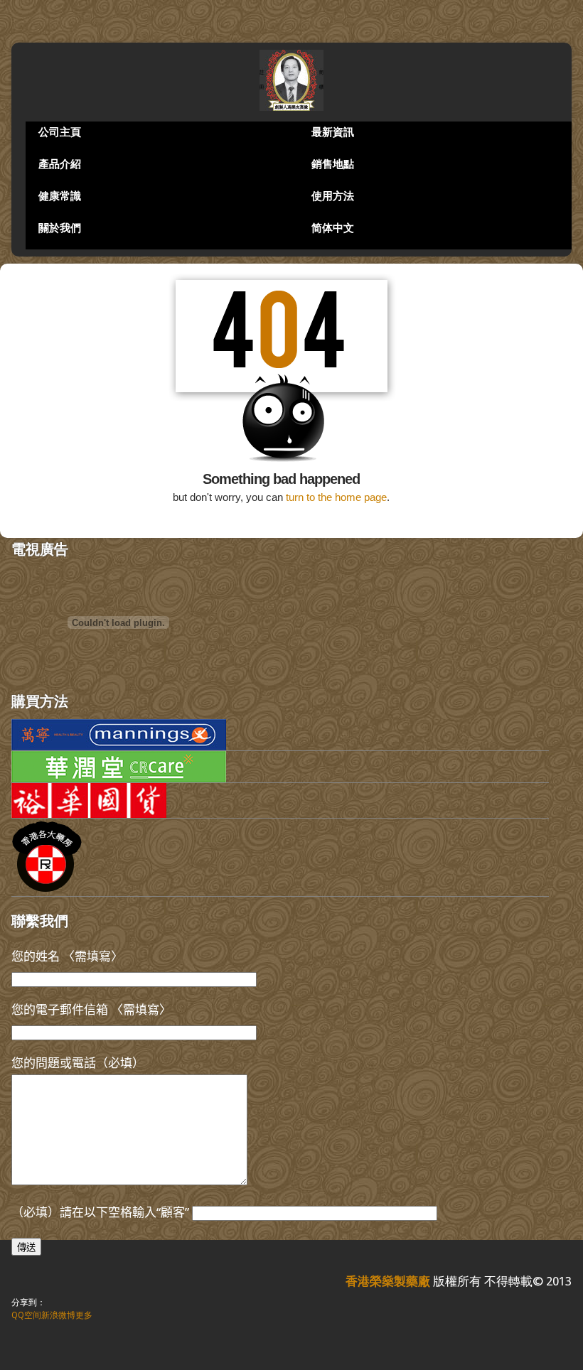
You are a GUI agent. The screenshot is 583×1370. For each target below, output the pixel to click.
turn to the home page (336, 497)
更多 (83, 1315)
